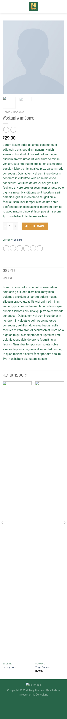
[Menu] (5, 6)
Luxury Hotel (10, 667)
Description (9, 270)
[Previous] (8, 57)
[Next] (58, 57)
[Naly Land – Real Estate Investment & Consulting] (33, 6)
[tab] (33, 270)
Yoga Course (42, 667)
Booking (18, 112)
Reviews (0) (8, 278)
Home (6, 112)
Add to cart (34, 226)
